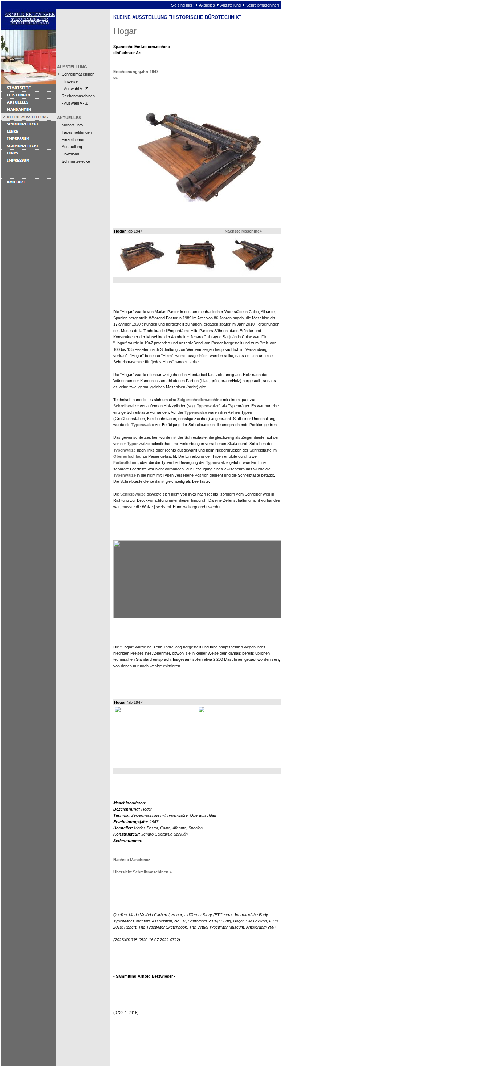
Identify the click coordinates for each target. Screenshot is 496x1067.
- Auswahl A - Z (75, 88)
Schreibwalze (126, 406)
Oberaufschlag (127, 456)
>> (115, 78)
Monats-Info (72, 125)
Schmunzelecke (76, 161)
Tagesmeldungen (77, 132)
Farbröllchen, (126, 462)
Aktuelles (207, 5)
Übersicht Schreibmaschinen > (142, 872)
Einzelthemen (73, 139)
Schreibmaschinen (262, 5)
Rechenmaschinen (78, 96)
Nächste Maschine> (243, 231)
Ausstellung (230, 5)
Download (70, 154)
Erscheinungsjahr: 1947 (135, 71)
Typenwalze (208, 406)
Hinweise (70, 81)
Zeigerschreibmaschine (199, 399)
